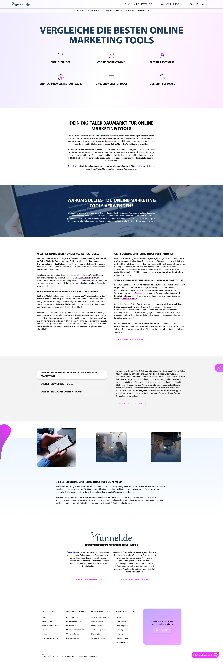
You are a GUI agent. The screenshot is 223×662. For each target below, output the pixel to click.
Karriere (44, 630)
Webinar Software (72, 634)
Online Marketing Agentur (100, 617)
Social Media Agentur (98, 638)
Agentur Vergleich (100, 612)
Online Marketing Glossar (50, 626)
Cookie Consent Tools (73, 621)
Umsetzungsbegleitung (50, 638)
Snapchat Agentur (122, 638)
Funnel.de (72, 166)
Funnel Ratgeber (129, 299)
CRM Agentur (95, 634)
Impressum (83, 656)
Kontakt (44, 634)
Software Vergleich (76, 612)
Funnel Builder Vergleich (139, 4)
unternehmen (49, 612)
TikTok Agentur (121, 621)
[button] (170, 4)
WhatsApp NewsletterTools (75, 630)
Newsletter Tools (72, 626)
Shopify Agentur (96, 626)
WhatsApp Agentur (98, 630)
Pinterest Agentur (122, 626)
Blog (43, 617)
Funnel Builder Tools (73, 617)
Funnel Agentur (121, 630)
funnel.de (143, 11)
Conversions (84, 278)
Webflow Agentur (97, 621)
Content (138, 293)
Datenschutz (93, 656)
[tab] (72, 374)
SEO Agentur (120, 617)
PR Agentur (120, 634)
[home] (20, 4)
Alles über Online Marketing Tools (93, 11)
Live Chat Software (72, 638)
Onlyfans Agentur (122, 642)
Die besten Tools (125, 11)
